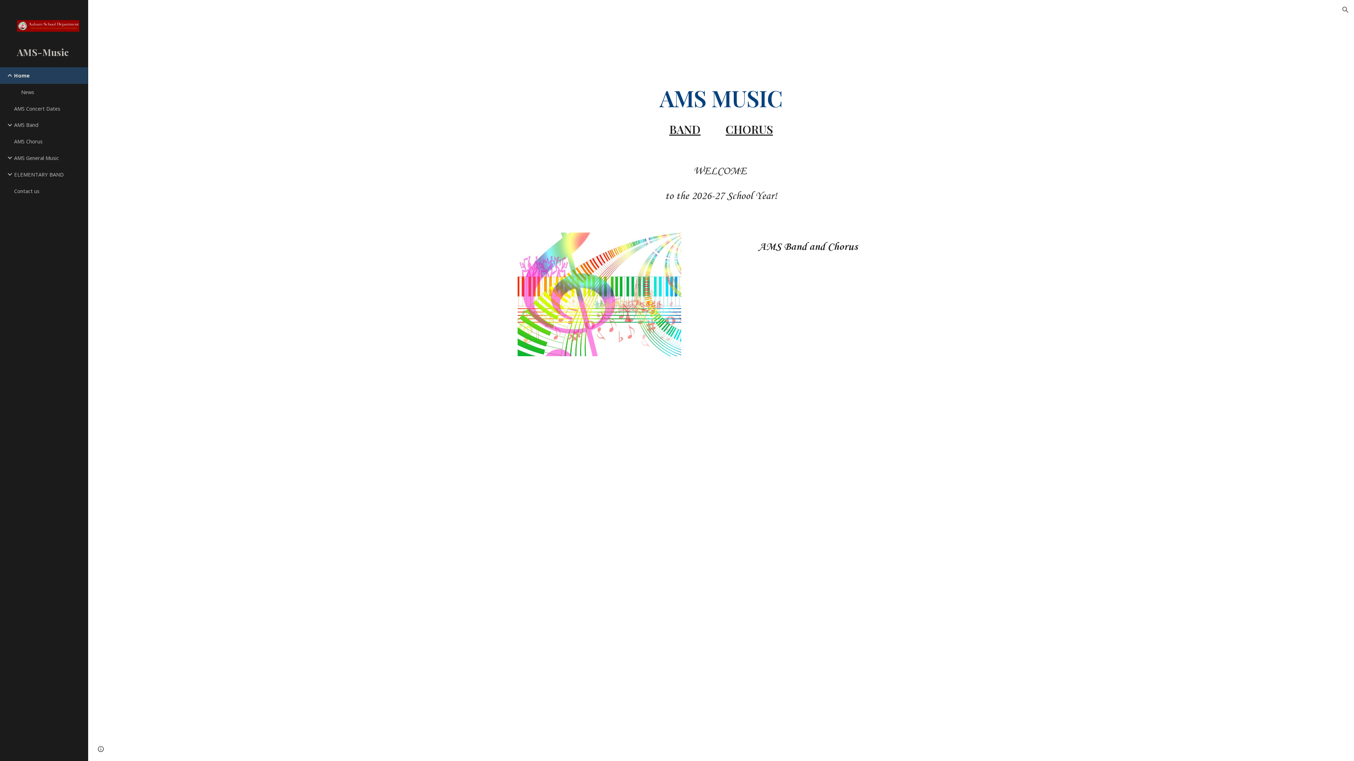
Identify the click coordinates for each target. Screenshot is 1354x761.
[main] (721, 110)
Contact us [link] (26, 190)
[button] (1345, 9)
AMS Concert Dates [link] (37, 108)
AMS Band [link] (26, 124)
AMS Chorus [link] (28, 141)
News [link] (27, 91)
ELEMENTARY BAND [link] (39, 174)
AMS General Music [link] (36, 157)
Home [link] (22, 75)
